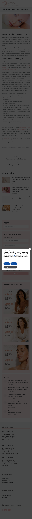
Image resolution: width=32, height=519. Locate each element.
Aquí (14, 255)
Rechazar (14, 263)
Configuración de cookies (10, 267)
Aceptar (6, 263)
